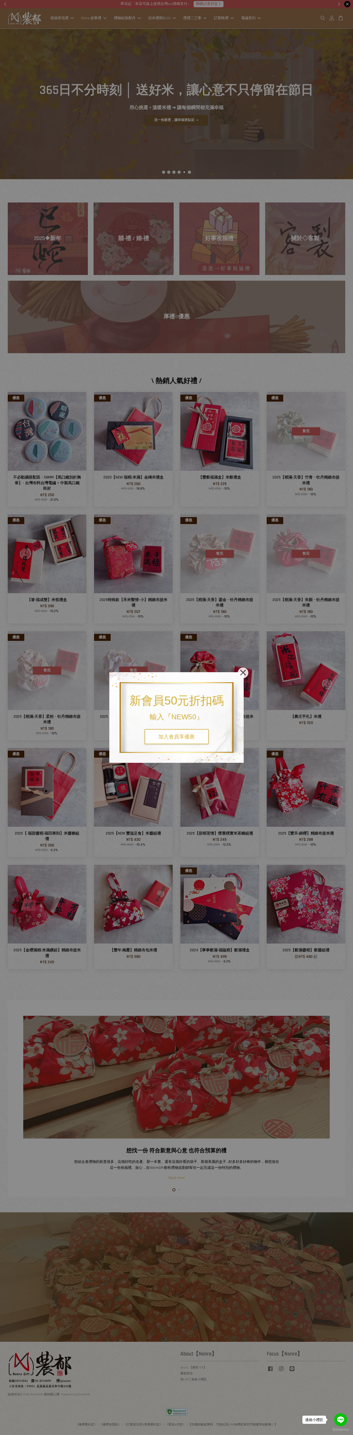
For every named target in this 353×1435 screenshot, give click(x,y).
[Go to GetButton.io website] (340, 1429)
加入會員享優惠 (176, 737)
